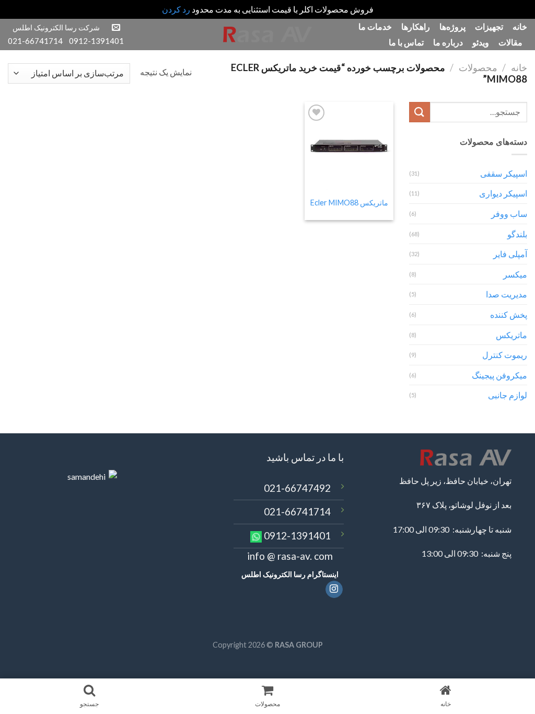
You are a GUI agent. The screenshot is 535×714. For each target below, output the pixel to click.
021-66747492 (297, 488)
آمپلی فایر (510, 254)
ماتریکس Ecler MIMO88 (349, 202)
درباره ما (448, 42)
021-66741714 (297, 511)
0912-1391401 (297, 535)
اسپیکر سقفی (503, 173)
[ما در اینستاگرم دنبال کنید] (334, 589)
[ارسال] (419, 112)
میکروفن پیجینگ (499, 375)
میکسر (515, 274)
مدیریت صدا (506, 294)
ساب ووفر (509, 213)
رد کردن (176, 9)
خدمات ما (375, 26)
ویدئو (480, 42)
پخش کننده (508, 314)
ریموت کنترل (504, 355)
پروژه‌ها (452, 26)
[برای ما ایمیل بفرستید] (116, 27)
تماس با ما (406, 42)
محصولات (478, 67)
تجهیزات (489, 26)
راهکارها (415, 26)
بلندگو (517, 234)
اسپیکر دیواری (503, 193)
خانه (520, 26)
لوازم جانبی (507, 395)
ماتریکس (511, 335)
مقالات (510, 42)
